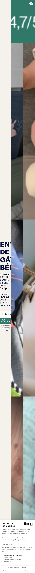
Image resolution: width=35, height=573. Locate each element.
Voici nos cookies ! (8, 563)
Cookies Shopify (8, 557)
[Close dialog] (31, 3)
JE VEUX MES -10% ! (5, 321)
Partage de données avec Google (12, 559)
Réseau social (7, 561)
